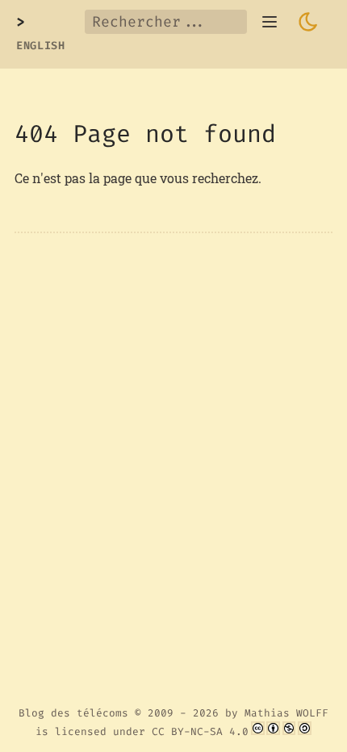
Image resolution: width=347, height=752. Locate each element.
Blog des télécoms (73, 713)
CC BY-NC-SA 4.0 (200, 731)
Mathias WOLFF (286, 713)
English (40, 45)
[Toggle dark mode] (308, 22)
